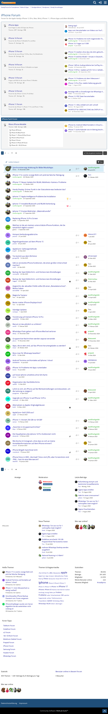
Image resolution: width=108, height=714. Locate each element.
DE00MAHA (16, 362)
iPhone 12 (41, 587)
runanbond (16, 452)
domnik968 (16, 290)
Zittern (53, 604)
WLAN (48, 604)
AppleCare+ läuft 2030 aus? (23, 412)
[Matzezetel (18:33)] (77, 526)
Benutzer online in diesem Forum (15, 521)
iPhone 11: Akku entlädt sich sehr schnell (83, 105)
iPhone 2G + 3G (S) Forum (18, 145)
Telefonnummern (57, 598)
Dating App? (72, 26)
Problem (59, 592)
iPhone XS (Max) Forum (18, 133)
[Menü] (105, 3)
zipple (14, 415)
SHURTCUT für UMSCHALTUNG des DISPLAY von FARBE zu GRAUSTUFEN (86, 109)
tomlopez (15, 312)
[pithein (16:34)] (85, 526)
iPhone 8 (56, 583)
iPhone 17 (63, 586)
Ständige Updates (20, 310)
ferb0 (14, 407)
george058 (16, 258)
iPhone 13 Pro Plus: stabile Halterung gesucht (84, 83)
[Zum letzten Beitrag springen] (85, 168)
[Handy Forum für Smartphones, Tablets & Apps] (8, 3)
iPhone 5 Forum (16, 140)
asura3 (15, 445)
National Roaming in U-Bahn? (52, 555)
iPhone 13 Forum (15, 78)
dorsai (14, 377)
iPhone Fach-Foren (9, 119)
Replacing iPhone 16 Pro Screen (25, 218)
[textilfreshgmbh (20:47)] (92, 526)
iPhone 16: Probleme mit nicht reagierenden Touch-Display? (86, 39)
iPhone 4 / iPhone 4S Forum (19, 143)
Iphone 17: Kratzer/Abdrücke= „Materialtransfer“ (32, 211)
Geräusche (52, 579)
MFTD (14, 355)
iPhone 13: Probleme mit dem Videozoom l (84, 78)
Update (49, 601)
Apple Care (42, 576)
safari (48, 595)
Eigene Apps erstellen (86, 490)
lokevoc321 (92, 234)
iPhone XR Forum (16, 130)
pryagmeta (16, 393)
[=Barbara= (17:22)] (81, 526)
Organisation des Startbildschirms (26, 382)
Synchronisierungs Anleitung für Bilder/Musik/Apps (33, 167)
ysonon (15, 244)
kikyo (14, 429)
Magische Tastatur (20, 295)
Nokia (51, 592)
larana (14, 370)
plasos (14, 341)
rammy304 (16, 274)
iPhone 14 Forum (15, 64)
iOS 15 (66, 579)
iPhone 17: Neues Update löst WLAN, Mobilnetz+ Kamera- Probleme (39, 182)
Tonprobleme (43, 601)
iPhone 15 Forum (15, 51)
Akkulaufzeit (56, 573)
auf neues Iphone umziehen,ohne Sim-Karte (30, 375)
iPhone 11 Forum (15, 104)
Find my (41, 579)
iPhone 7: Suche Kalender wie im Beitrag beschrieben (86, 130)
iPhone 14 (54, 587)
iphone (43, 582)
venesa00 (15, 400)
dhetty (14, 333)
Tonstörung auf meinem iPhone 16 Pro (28, 317)
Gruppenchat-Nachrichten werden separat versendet (34, 338)
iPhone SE (48, 590)
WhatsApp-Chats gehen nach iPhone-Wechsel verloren (34, 331)
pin (54, 592)
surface (49, 598)
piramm (15, 236)
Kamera (54, 590)
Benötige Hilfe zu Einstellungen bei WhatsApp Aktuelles (86, 92)
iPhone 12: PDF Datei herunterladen (81, 96)
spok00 (15, 384)
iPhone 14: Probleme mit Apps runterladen (30, 367)
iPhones (41, 590)
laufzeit (67, 590)
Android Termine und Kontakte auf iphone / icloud (33, 360)
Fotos (46, 578)
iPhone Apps (14, 25)
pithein (80, 498)
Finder (66, 576)
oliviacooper (92, 256)
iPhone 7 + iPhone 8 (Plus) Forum (21, 135)
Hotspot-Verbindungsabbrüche (25, 234)
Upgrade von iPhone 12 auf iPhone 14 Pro (29, 398)
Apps (47, 576)
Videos (62, 601)
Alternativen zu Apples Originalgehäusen (29, 405)
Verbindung (56, 601)
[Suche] (95, 3)
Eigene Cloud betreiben (86, 509)
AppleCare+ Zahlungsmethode (25, 249)
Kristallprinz (101, 582)
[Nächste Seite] (16, 153)
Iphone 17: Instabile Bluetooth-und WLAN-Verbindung (34, 204)
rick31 (14, 267)
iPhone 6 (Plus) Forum (17, 138)
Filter (101, 162)
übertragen (59, 604)
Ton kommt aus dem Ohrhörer (25, 256)
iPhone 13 (48, 587)
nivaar (14, 348)
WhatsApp (42, 604)
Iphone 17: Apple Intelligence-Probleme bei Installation (34, 196)
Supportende (42, 598)
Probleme (42, 595)
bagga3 (15, 281)
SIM (62, 595)
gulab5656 (16, 319)
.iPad (40, 573)
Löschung (41, 592)
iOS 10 (62, 579)
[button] (105, 153)
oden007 (15, 461)
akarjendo (15, 436)
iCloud (57, 579)
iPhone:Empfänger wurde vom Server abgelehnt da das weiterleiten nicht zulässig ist (19, 606)
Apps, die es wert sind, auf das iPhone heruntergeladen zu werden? (39, 346)
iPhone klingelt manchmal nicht (25, 450)
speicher (66, 595)
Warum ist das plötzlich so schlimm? (27, 324)
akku (51, 573)
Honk (43, 530)
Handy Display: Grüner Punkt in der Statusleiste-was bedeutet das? (39, 189)
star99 (14, 326)
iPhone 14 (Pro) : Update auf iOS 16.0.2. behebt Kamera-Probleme (86, 70)
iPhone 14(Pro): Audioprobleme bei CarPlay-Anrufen (86, 65)
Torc (89, 175)
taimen (15, 422)
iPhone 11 (63, 583)
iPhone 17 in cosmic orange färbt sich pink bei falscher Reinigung (38, 175)
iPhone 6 (51, 583)
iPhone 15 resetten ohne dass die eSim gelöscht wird (86, 52)
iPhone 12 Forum (15, 91)
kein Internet (61, 590)
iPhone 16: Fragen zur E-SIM (78, 43)
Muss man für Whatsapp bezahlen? (26, 353)
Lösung (47, 592)
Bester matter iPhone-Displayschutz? (27, 302)
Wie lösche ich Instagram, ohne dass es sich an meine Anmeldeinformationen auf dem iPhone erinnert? (34, 442)
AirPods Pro (45, 573)
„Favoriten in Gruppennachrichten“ (26, 427)
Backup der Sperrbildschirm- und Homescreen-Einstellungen (37, 272)
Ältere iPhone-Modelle (17, 124)
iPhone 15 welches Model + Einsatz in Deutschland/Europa (86, 57)
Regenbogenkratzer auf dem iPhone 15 (28, 241)
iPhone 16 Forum (15, 38)
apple (64, 572)
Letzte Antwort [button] (14, 162)
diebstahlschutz (59, 576)
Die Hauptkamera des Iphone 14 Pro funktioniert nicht (34, 434)
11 (12, 153)
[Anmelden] (100, 2)
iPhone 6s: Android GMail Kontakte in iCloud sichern (86, 125)
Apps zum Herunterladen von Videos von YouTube (86, 30)
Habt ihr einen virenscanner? (88, 495)
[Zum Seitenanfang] (104, 711)
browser (51, 576)
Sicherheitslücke (55, 595)
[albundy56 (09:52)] (88, 526)
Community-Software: (54, 711)
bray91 (15, 251)
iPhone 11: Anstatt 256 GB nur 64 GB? (27, 420)
